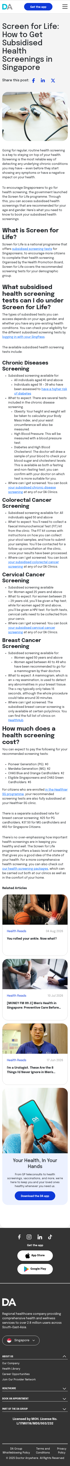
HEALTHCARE (9, 1388)
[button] (35, 1255)
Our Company (10, 1363)
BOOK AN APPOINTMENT (15, 1399)
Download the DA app (35, 1196)
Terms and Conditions (43, 1451)
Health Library (11, 1369)
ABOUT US (7, 1357)
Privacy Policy (61, 1451)
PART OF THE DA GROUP (15, 1409)
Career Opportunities (16, 1374)
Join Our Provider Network (19, 1379)
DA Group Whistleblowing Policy (16, 1451)
